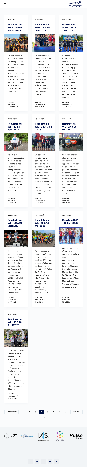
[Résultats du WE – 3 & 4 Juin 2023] (43, 142)
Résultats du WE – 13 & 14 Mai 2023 (42, 223)
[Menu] (5, 4)
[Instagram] (37, 461)
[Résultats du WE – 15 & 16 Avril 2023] (16, 338)
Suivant (75, 412)
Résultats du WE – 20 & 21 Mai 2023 (15, 223)
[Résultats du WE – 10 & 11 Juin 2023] (16, 142)
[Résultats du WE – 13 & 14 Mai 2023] (43, 238)
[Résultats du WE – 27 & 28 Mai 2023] (71, 142)
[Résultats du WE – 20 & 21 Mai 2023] (16, 238)
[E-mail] (50, 461)
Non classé (12, 20)
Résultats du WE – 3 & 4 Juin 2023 (43, 126)
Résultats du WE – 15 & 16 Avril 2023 (15, 322)
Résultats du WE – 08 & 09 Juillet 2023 (15, 27)
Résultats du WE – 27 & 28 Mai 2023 (69, 126)
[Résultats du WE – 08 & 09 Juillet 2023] (16, 43)
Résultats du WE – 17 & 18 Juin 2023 (69, 27)
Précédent (12, 412)
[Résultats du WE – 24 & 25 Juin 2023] (43, 43)
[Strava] (56, 461)
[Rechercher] (65, 4)
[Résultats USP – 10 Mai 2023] (71, 235)
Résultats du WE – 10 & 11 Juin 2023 (15, 126)
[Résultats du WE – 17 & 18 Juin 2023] (71, 43)
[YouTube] (43, 461)
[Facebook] (30, 461)
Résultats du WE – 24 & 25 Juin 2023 (42, 27)
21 (44, 417)
